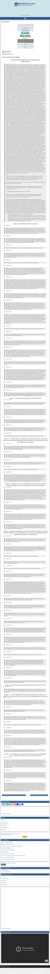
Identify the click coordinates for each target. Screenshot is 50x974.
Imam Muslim (8, 52)
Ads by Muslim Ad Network (25, 15)
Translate (8, 871)
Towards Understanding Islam (6, 859)
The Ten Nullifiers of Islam (6, 853)
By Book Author (4, 880)
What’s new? (3, 820)
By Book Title (3, 882)
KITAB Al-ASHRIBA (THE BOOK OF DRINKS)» (39, 795)
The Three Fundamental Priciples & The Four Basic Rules (11, 855)
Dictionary (3, 851)
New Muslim (3, 829)
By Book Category (4, 878)
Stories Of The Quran (5, 842)
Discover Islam (4, 825)
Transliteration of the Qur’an (6, 849)
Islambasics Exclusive (5, 823)
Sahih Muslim (9, 51)
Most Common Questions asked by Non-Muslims (10, 846)
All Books (3, 876)
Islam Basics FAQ (4, 848)
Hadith (8, 54)
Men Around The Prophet (5, 857)
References (11, 54)
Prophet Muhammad (5, 827)
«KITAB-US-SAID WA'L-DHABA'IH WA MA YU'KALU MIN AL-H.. (13, 795)
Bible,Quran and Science (5, 844)
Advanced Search (4, 884)
